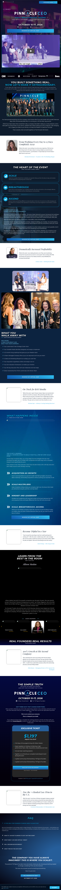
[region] (30, 887)
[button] (1, 626)
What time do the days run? (13, 848)
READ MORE (6, 888)
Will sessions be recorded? (13, 844)
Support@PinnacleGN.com (37, 778)
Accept (54, 887)
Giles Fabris (15, 630)
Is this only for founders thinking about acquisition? (21, 823)
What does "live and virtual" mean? (15, 840)
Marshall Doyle (44, 630)
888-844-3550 (28, 778)
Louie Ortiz (30, 630)
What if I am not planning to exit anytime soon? (19, 835)
